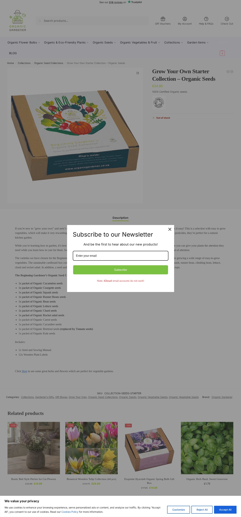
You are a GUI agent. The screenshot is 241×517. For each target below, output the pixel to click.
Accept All (225, 509)
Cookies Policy (69, 511)
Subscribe (120, 269)
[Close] (170, 229)
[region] (120, 506)
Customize (178, 509)
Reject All (202, 509)
